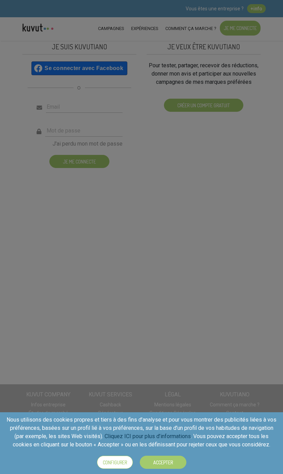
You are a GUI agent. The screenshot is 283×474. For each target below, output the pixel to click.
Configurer (115, 462)
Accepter (163, 462)
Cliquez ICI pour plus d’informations (148, 436)
